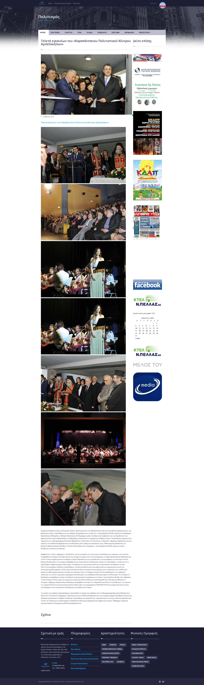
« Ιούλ (137, 338)
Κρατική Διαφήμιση (78, 668)
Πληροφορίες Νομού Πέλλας (62, 3)
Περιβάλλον (129, 32)
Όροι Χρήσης (75, 649)
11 (139, 328)
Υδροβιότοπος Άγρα (138, 666)
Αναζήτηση (154, 3)
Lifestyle (68, 32)
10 (136, 328)
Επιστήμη (115, 32)
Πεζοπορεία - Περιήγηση (109, 657)
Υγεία (79, 32)
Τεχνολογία (102, 32)
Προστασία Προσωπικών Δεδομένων (84, 659)
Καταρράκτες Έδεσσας (139, 649)
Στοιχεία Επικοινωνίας (79, 663)
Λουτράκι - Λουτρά (137, 657)
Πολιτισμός (49, 20)
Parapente (113, 644)
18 (139, 331)
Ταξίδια (89, 32)
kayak (104, 644)
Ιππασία (122, 644)
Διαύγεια (74, 644)
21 (150, 331)
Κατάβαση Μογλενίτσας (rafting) (112, 649)
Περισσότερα (144, 32)
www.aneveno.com (77, 681)
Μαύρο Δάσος (152, 657)
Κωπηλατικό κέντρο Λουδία (110, 653)
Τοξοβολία (120, 661)
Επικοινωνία (76, 3)
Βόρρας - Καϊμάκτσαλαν (139, 644)
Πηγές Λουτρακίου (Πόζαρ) (140, 661)
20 (146, 331)
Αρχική (50, 3)
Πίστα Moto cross (107, 661)
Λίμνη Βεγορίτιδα (137, 653)
